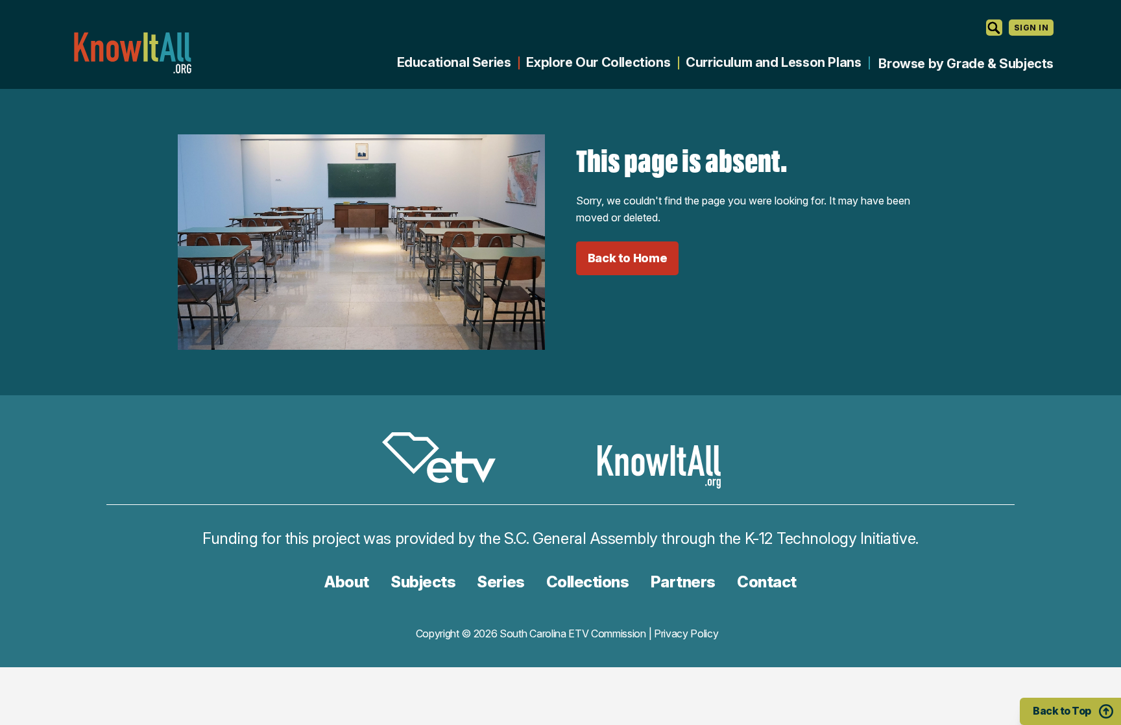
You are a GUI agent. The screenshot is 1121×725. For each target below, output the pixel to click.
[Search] (994, 27)
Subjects (423, 581)
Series (500, 581)
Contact (767, 581)
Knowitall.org (132, 52)
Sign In (1031, 27)
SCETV (445, 459)
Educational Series (454, 62)
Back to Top (1062, 710)
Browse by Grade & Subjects (966, 63)
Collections (587, 581)
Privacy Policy (686, 633)
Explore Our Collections (598, 62)
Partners (683, 581)
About (346, 581)
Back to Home (628, 258)
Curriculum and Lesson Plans (773, 62)
